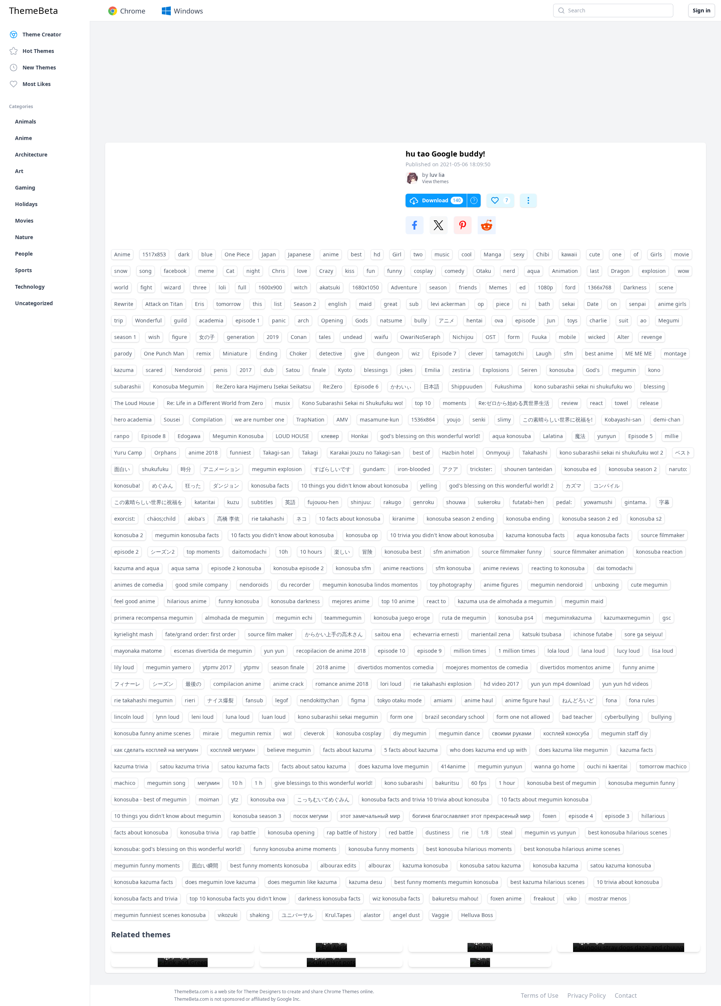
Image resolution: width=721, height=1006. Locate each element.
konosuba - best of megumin (150, 799)
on (614, 303)
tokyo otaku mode (399, 700)
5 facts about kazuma (411, 749)
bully (420, 320)
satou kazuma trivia (184, 766)
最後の (193, 683)
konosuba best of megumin (561, 782)
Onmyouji (498, 452)
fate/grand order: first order (200, 634)
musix (282, 403)
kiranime (403, 518)
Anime (122, 254)
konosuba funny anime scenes (152, 733)
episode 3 (617, 815)
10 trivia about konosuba (628, 882)
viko (571, 898)
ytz (234, 799)
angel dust (406, 915)
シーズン (162, 683)
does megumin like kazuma (302, 882)
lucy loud (628, 650)
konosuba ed (580, 469)
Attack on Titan (164, 303)
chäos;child (161, 518)
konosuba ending (528, 518)
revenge (651, 336)
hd (377, 254)
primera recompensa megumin (153, 617)
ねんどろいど (578, 700)
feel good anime (134, 601)
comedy (454, 270)
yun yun (274, 650)
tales (325, 336)
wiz (416, 353)
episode (525, 320)
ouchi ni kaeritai (607, 766)
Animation (565, 270)
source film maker (270, 634)
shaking (260, 915)
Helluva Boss (477, 915)
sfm (568, 353)
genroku (423, 502)
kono (654, 369)
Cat (230, 270)
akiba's (196, 518)
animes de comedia (138, 584)
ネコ (301, 518)
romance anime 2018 (341, 683)
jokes (406, 369)
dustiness (437, 832)
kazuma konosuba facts (535, 535)
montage (675, 353)
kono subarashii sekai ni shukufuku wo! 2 (611, 452)
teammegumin (343, 617)
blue (207, 254)
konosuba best (403, 551)
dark (183, 254)
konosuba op (362, 535)
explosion (654, 270)
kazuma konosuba (425, 865)
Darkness (635, 287)
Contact (626, 995)
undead (352, 336)
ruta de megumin (464, 617)
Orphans (165, 452)
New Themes (39, 67)
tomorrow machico (663, 766)
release (649, 403)
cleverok (314, 733)
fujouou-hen (323, 502)
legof (281, 700)
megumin (624, 369)
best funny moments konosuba (269, 865)
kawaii (569, 254)
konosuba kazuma (555, 865)
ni (524, 303)
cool (467, 254)
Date (593, 303)
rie (465, 832)
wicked (596, 336)
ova (499, 320)
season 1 (125, 336)
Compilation (207, 419)
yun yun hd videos (625, 683)
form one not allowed (523, 716)
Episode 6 (366, 386)
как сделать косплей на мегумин (156, 749)
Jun (551, 320)
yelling (428, 485)
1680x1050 (365, 287)
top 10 (423, 403)
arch (303, 320)
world (121, 287)
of (636, 254)
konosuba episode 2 (298, 568)
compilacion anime (237, 683)
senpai (637, 303)
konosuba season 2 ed (590, 518)
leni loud (203, 716)
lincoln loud (129, 716)
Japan (269, 254)
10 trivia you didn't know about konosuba (442, 535)
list (278, 303)
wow (683, 270)
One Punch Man (164, 353)
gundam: (374, 469)
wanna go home (554, 766)
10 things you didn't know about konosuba (354, 485)
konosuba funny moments (381, 848)
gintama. (635, 502)
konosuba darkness (295, 601)
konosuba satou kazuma (490, 865)
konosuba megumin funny (641, 782)
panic (279, 320)
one (616, 254)
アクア (450, 469)
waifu (381, 336)
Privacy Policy (586, 995)
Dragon (620, 270)
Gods (361, 320)
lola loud (558, 650)
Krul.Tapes (338, 915)
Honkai (359, 436)
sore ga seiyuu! (643, 634)
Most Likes (37, 83)
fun (371, 270)
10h (283, 551)
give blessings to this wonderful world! (324, 782)
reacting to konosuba (558, 568)
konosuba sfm (353, 568)
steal (507, 832)
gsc (666, 617)
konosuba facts (270, 485)
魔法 (580, 436)
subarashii (127, 386)
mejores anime (351, 601)
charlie (598, 320)
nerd (509, 270)
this (257, 303)
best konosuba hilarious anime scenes (572, 848)
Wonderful (148, 320)
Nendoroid (188, 369)
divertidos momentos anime (575, 667)
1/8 (485, 832)
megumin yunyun (500, 766)
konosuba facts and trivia (146, 898)
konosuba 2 (128, 535)
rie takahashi (268, 518)
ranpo (121, 436)
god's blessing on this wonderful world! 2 (501, 485)
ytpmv (251, 667)
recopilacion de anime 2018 (331, 650)
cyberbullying (622, 716)
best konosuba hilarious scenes (627, 832)
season (438, 287)
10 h (237, 782)
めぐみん (162, 485)
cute (594, 254)
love (302, 270)
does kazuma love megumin (393, 766)
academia (211, 320)
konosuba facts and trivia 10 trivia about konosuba (425, 799)
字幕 (664, 502)
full (242, 287)
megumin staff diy (624, 733)
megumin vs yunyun (550, 832)
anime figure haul (527, 700)
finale (319, 369)
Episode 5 (640, 436)
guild (180, 320)
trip (118, 320)
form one (401, 716)
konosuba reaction (659, 551)
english (337, 303)
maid (365, 303)
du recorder (296, 584)
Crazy (326, 270)
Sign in (701, 10)
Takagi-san (276, 452)
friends (468, 287)
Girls (656, 254)
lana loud (593, 650)
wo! (287, 733)
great (390, 303)
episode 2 (126, 551)
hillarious (653, 815)
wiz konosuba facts (396, 898)
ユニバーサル (297, 915)
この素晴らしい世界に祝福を (148, 502)
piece (503, 303)
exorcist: (124, 518)
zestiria (461, 369)
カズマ (573, 485)
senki (479, 419)
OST (491, 336)
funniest (240, 452)
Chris (278, 270)
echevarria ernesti (436, 634)
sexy (518, 254)
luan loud (274, 716)
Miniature (235, 353)
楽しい (342, 551)
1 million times (516, 650)
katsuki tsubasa (541, 634)
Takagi (310, 452)
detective (330, 353)
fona (611, 700)
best (356, 254)
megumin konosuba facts (187, 535)
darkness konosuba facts (329, 898)
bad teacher (577, 716)
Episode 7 (444, 353)
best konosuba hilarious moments (469, 848)
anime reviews (501, 568)
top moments (203, 551)
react (596, 403)
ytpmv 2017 (217, 667)
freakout (544, 898)
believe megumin (289, 749)
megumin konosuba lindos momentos (370, 584)
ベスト (683, 452)
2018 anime (330, 667)
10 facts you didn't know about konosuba (282, 535)
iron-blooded (414, 469)
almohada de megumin (234, 617)
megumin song (166, 782)
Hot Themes (38, 50)
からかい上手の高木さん (334, 634)
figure (179, 336)
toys (572, 320)
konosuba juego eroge (402, 617)
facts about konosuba (141, 832)
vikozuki (228, 915)
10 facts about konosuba (349, 518)
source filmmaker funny (512, 551)
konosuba (561, 369)
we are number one (259, 419)
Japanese (299, 254)
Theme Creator (42, 34)
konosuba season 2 (633, 469)
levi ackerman (448, 303)
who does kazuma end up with (488, 749)
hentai (474, 320)
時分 (186, 469)
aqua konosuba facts (603, 535)
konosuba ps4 (515, 617)
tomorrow (228, 303)
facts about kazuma (347, 749)
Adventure (404, 287)
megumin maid (584, 601)
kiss (349, 270)
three (200, 287)
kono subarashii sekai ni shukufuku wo (583, 386)
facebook (175, 270)
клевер (330, 436)
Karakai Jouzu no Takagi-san (365, 452)
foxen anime (506, 898)
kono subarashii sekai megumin (338, 716)
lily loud (124, 667)
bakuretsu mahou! (455, 898)
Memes (498, 287)
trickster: (481, 469)
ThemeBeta (33, 11)
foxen (550, 815)
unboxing (607, 584)
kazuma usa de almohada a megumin (505, 601)
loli (222, 287)
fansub (254, 700)
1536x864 (423, 419)
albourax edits (338, 865)
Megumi (668, 320)
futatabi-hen (528, 502)
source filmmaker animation (589, 551)
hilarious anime (187, 601)
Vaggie (440, 915)
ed (522, 287)
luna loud (238, 716)
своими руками (511, 733)
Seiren (529, 369)
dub (269, 369)
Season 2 (305, 303)
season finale (287, 667)
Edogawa (189, 436)
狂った (193, 485)
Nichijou (463, 336)
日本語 (431, 386)
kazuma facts (636, 749)
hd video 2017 (501, 683)
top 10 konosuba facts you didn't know (238, 898)
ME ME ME (638, 353)
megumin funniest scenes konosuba (160, 915)
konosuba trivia (199, 832)
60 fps (479, 782)
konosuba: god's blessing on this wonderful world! (177, 848)
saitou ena (388, 634)
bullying (661, 716)
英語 (290, 502)
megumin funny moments (147, 865)
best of (421, 452)
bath (544, 303)
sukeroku (489, 502)
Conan (299, 336)
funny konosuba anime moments (294, 848)
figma (358, 700)
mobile (567, 336)
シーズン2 (163, 551)
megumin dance (459, 733)
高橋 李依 (228, 518)
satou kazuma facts (245, 766)
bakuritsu (447, 782)
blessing (654, 386)
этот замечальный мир (370, 815)
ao (643, 320)
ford (570, 287)
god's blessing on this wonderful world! (430, 436)
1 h (258, 782)
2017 (246, 369)
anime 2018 (203, 452)
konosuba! (127, 485)
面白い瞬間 (205, 865)
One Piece (237, 254)
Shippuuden (467, 386)
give (359, 353)
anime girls (672, 303)
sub (414, 303)
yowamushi (598, 502)
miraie (211, 733)
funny (394, 270)
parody (123, 353)
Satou (293, 369)
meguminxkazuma (568, 617)
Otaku (483, 270)
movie (681, 254)
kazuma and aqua (136, 568)
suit (623, 320)
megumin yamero (168, 667)
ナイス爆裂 (220, 700)
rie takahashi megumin (143, 700)
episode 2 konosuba (236, 568)
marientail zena (490, 634)
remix (203, 353)
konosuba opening (291, 832)
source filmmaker (663, 535)
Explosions (496, 369)
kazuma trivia (131, 766)
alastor (372, 915)
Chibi (542, 254)
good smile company (201, 584)
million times (470, 650)
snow (120, 270)
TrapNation (310, 419)
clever (475, 353)
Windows (188, 10)
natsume (391, 320)
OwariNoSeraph (420, 336)
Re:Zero (332, 386)
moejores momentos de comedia (487, 667)
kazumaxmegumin (627, 617)
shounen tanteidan (528, 469)
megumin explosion (277, 469)
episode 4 (581, 815)
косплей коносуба (566, 733)
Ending (268, 353)
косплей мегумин (232, 749)
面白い (122, 469)
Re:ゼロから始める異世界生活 (513, 403)
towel (621, 403)
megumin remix (251, 733)
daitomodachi (249, 551)
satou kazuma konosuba (620, 865)
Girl (396, 254)
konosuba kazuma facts (143, 882)
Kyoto (345, 369)
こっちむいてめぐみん (323, 799)
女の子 (207, 336)
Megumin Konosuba (238, 436)
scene (666, 287)
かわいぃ (401, 386)
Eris (199, 303)
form (514, 336)
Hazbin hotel (458, 452)
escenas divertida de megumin (213, 650)
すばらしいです (332, 469)
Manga (492, 254)
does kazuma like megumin (573, 749)
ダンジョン (226, 485)
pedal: (564, 502)
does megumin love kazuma (220, 882)
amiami (443, 700)
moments (454, 403)
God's (593, 369)
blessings (376, 369)
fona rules (642, 700)
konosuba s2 (646, 518)
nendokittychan (319, 700)
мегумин (209, 782)
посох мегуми (310, 815)
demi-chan (666, 419)
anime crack (288, 683)
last (594, 270)
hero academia (133, 419)
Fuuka (539, 336)
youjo (453, 419)
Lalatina (553, 436)
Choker (298, 353)
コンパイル (606, 485)
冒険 (367, 551)
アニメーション (221, 469)
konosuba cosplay (358, 733)
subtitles (262, 502)
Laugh (544, 353)
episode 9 (429, 650)
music (441, 254)
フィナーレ (127, 683)
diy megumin (410, 733)
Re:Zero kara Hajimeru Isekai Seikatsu (263, 386)
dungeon (388, 353)
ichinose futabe (592, 634)
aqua (533, 270)
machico (124, 782)
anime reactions (403, 568)
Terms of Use (539, 995)
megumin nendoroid (557, 584)
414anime (453, 766)
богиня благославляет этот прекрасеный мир (471, 815)
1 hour (507, 782)
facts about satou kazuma (314, 766)
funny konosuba (239, 601)
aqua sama (185, 568)
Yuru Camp (128, 452)
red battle (401, 832)
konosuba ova (267, 799)
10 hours (311, 551)
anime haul (479, 700)
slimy (504, 419)
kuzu (233, 502)
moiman (209, 799)
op (481, 303)
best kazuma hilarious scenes (547, 882)
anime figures (501, 584)
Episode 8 (153, 436)
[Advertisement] (330, 85)
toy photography (451, 584)
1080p (545, 287)
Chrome (132, 10)
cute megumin (649, 584)
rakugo (392, 502)
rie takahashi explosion (442, 683)
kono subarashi (404, 782)
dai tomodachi (615, 568)
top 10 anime (398, 601)
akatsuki (330, 287)
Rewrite (123, 303)
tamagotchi (509, 353)
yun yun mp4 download (560, 683)
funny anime (639, 667)
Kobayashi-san (623, 419)
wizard (172, 287)
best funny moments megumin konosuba (446, 882)
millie (672, 436)
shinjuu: (361, 502)
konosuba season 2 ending (460, 518)
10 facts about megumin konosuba (544, 799)
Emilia (432, 369)
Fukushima (508, 386)
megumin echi (294, 617)
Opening (332, 320)
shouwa (456, 502)
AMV (342, 419)
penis (221, 369)
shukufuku (155, 469)
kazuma (124, 369)
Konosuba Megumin (178, 386)
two (417, 254)
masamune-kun (379, 419)
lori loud (390, 683)
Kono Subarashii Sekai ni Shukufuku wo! (352, 403)
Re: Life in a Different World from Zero (215, 403)
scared (154, 369)
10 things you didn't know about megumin (167, 815)
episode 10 (391, 650)
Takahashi (535, 452)
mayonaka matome (138, 650)
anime (331, 254)
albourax (379, 865)
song (145, 270)
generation (241, 336)
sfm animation (451, 551)
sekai (568, 303)
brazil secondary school (454, 716)
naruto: (678, 469)
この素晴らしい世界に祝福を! (558, 419)
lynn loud (167, 716)
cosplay (423, 270)
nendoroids (254, 584)
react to (436, 601)
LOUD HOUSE (292, 436)
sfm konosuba (453, 568)
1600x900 (270, 287)
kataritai (205, 502)
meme (206, 270)
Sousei (172, 419)
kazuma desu (365, 882)
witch (301, 287)
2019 (273, 336)
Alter (623, 336)
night (253, 270)
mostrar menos (607, 898)
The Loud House (134, 403)
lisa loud (662, 650)
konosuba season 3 (257, 815)
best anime (599, 353)
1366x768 (599, 287)
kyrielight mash (133, 634)
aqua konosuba (511, 436)
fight (146, 287)
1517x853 (154, 254)
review (569, 403)
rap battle (243, 832)
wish (154, 336)
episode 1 (247, 320)
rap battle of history (352, 832)
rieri (190, 700)
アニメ (446, 320)
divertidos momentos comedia (395, 667)
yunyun (606, 436)
